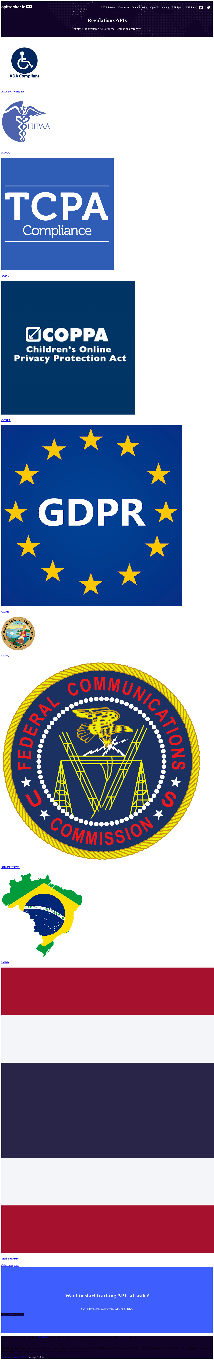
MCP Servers (108, 7)
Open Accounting (159, 7)
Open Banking (139, 7)
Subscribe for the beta (12, 1314)
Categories (123, 7)
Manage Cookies (36, 1357)
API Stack (190, 7)
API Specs (177, 7)
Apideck (42, 1337)
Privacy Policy (20, 1357)
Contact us (6, 1357)
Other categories (10, 1265)
